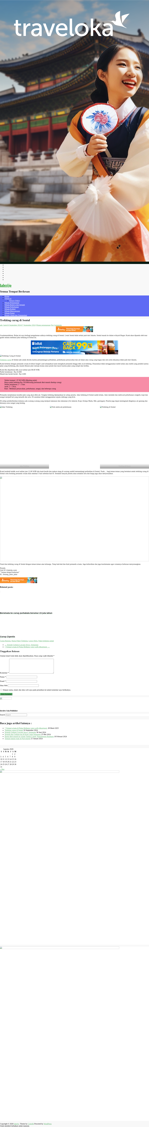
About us (8, 299)
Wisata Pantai (10, 313)
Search (2, 715)
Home (7, 296)
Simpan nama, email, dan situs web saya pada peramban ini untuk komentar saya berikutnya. (37, 690)
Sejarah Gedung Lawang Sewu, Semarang (21, 645)
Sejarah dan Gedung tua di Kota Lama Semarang (23, 734)
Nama (3, 677)
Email (3, 681)
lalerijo (5, 285)
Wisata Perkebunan (12, 307)
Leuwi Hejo (33, 641)
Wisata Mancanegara (12, 311)
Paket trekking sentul (46, 641)
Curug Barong (5, 641)
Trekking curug (5, 360)
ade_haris (3, 325)
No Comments (56, 325)
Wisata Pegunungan (12, 303)
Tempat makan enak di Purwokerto (17, 739)
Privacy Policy (14, 301)
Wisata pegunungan (43, 325)
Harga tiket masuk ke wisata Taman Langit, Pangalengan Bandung (29, 737)
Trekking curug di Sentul (14, 730)
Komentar (4, 673)
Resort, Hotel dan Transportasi (16, 315)
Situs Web (3, 685)
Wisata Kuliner (10, 309)
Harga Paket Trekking (20, 641)
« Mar (2, 769)
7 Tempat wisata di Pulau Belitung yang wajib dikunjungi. (27, 647)
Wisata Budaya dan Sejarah (15, 305)
